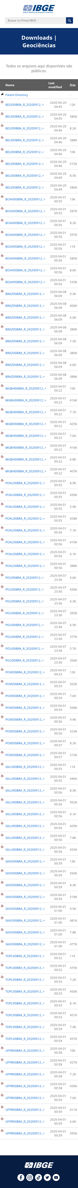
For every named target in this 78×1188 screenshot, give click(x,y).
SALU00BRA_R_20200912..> (25, 767)
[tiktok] (38, 1180)
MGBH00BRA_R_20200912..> (25, 388)
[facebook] (20, 1180)
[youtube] (56, 1180)
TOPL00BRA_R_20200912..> (25, 956)
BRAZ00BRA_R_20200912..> (25, 294)
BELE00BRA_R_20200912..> (24, 105)
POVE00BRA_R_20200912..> (25, 672)
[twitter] (47, 1180)
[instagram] (29, 1180)
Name (9, 85)
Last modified (55, 85)
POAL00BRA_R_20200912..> (25, 483)
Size (73, 85)
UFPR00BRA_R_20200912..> (25, 1051)
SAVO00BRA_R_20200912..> (25, 861)
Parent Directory (16, 95)
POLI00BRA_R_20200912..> (24, 578)
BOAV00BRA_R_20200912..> (25, 199)
